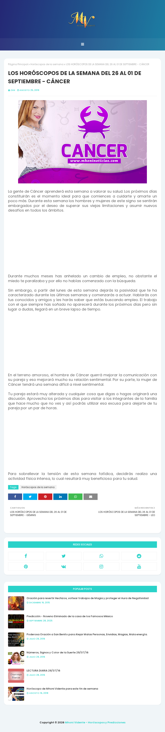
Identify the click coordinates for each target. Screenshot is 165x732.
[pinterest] (26, 566)
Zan (12, 90)
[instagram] (101, 566)
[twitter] (64, 556)
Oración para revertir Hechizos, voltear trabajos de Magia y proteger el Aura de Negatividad (87, 598)
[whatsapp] (101, 556)
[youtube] (139, 566)
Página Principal (18, 64)
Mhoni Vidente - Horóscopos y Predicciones (95, 722)
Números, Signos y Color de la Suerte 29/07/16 (57, 652)
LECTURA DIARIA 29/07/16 (43, 670)
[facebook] (26, 556)
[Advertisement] (82, 246)
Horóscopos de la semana (46, 64)
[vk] (64, 566)
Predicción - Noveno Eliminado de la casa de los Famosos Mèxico (70, 616)
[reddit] (139, 556)
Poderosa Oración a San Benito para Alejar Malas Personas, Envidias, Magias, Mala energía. (87, 634)
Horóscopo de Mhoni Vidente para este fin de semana (62, 689)
